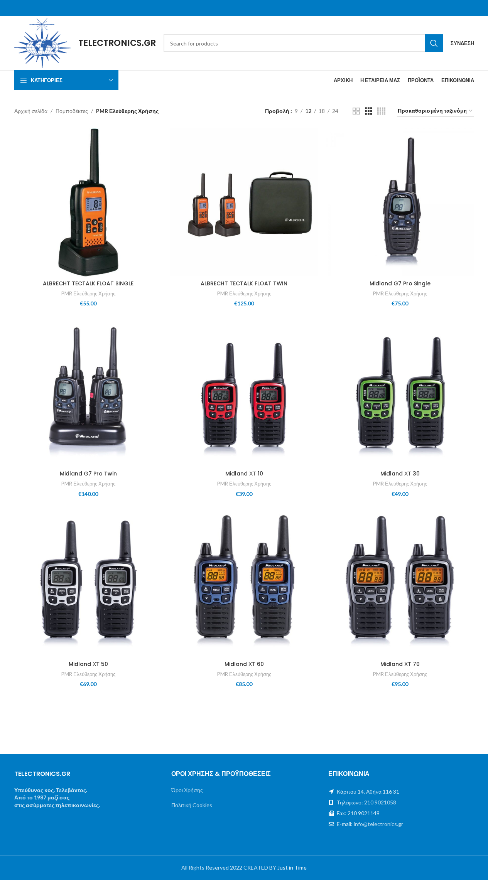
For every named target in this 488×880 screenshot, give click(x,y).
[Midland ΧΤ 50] (88, 583)
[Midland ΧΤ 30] (400, 393)
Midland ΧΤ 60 (244, 664)
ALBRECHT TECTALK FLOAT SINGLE (88, 283)
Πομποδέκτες (72, 111)
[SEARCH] (434, 43)
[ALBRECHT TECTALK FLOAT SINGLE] (88, 202)
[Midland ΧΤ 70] (400, 583)
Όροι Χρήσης (187, 790)
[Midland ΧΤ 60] (244, 583)
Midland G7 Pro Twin (88, 473)
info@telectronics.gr (378, 824)
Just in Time (292, 867)
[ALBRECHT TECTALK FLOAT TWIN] (244, 202)
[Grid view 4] (381, 111)
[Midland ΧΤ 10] (244, 393)
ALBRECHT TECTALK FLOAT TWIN (244, 283)
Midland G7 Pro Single (400, 283)
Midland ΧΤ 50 (88, 664)
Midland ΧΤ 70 (400, 664)
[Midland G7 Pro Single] (400, 202)
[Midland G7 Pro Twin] (88, 393)
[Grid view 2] (356, 111)
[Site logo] (42, 42)
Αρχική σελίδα (30, 111)
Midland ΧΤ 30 (400, 473)
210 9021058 (380, 802)
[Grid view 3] (368, 111)
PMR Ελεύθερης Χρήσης (88, 293)
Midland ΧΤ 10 (244, 473)
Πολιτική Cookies (191, 805)
